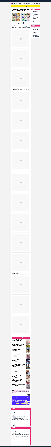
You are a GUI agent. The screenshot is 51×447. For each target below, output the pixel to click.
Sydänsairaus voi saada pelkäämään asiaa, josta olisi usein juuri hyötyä (18, 385)
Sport (24, 3)
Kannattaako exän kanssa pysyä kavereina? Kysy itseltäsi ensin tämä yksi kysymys (18, 370)
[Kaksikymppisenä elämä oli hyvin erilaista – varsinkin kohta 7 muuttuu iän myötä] (28, 346)
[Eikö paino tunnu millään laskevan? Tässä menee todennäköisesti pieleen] (28, 356)
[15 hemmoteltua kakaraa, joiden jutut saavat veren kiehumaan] (28, 351)
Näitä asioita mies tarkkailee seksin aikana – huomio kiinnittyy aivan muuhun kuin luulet (21, 435)
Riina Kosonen (13, 341)
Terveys (34, 3)
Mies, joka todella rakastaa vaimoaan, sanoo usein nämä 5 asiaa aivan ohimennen (21, 436)
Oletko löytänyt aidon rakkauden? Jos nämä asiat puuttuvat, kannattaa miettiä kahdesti (21, 431)
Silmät (26, 391)
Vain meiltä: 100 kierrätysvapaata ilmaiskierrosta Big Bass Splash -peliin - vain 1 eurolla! (24, 6)
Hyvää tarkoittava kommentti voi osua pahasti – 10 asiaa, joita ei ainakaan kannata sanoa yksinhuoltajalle (18, 365)
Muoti (29, 3)
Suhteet (19, 3)
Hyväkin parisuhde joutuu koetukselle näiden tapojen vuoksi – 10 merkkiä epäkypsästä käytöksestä (18, 375)
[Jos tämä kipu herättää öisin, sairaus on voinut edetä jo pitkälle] (28, 361)
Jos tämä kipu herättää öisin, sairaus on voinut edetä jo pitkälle (18, 360)
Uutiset (28, 391)
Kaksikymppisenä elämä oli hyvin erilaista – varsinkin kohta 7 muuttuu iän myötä (18, 345)
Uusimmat (13, 408)
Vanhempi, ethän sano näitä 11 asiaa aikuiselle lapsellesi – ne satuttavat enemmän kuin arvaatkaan (20, 429)
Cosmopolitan (15, 335)
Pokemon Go (23, 391)
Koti (30, 3)
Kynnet (12, 391)
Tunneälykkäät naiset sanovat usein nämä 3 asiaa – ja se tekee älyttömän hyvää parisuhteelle (20, 433)
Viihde (14, 392)
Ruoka (32, 3)
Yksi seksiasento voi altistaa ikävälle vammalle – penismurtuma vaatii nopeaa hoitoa (19, 380)
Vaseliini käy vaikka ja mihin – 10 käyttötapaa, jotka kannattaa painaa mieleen (18, 340)
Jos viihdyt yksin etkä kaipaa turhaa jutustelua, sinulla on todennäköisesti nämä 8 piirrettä (20, 438)
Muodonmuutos (19, 391)
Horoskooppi (21, 3)
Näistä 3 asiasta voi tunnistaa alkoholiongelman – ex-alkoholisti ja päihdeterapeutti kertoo (21, 442)
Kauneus (27, 3)
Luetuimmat (13, 427)
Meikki (14, 391)
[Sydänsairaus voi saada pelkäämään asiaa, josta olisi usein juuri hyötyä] (28, 386)
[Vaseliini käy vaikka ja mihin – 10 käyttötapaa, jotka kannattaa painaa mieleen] (28, 341)
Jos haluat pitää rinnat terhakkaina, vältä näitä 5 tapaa (19, 443)
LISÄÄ (39, 3)
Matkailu (37, 3)
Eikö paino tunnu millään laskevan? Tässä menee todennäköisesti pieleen (19, 355)
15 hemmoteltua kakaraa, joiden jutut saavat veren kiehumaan (18, 350)
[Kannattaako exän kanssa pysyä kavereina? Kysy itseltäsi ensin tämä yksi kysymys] (28, 372)
